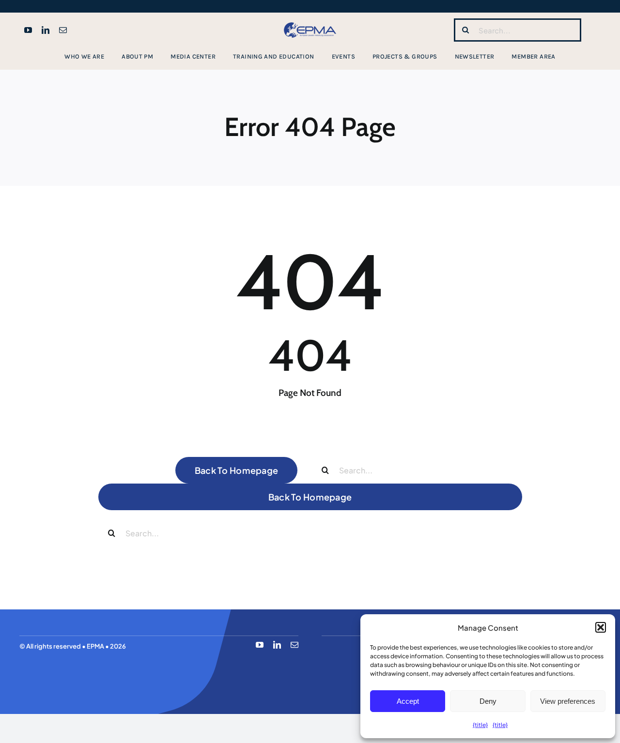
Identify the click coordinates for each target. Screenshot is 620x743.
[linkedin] (45, 30)
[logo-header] (310, 22)
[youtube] (28, 30)
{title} (480, 724)
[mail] (63, 30)
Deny (488, 701)
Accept (408, 701)
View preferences (567, 701)
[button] (600, 627)
